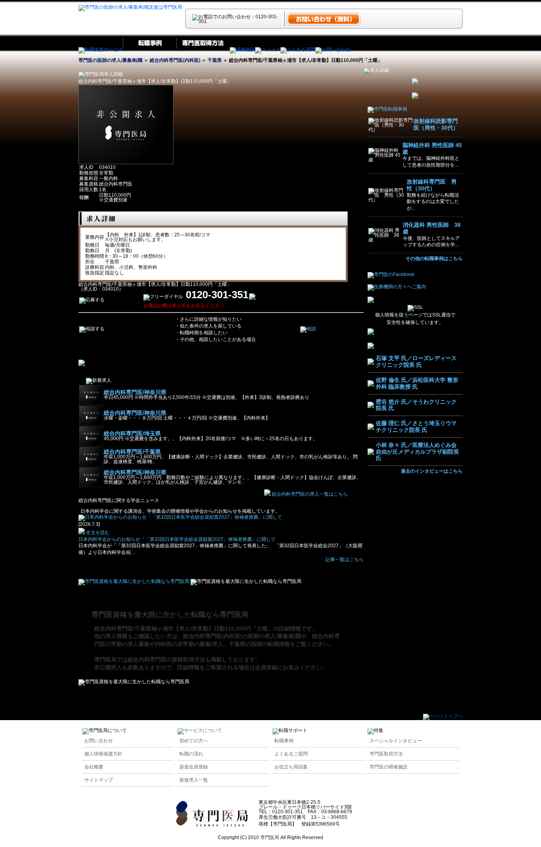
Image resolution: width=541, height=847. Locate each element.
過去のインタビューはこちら (432, 471)
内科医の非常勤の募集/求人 (189, 644)
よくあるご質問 (291, 754)
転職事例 (283, 741)
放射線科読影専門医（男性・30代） (436, 124)
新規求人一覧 (193, 780)
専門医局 (105, 659)
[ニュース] (267, 49)
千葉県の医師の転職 (254, 644)
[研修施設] (242, 49)
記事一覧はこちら (345, 559)
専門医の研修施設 (389, 767)
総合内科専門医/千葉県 (132, 451)
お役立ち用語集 (291, 767)
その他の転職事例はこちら (434, 258)
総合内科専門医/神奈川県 (135, 392)
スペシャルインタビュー (396, 741)
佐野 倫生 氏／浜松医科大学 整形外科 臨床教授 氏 (417, 383)
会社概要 (93, 767)
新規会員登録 (193, 767)
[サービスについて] (199, 730)
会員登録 (266, 667)
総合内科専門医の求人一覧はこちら (310, 494)
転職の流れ (191, 754)
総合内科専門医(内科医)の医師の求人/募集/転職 (242, 636)
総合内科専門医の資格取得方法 (166, 659)
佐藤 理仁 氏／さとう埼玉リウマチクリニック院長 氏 (416, 426)
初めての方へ (193, 741)
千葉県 (215, 60)
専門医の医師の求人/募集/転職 (110, 60)
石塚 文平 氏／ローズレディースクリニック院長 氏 (416, 361)
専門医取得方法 (386, 754)
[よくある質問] (297, 49)
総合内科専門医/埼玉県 (132, 433)
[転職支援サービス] (100, 49)
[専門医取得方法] (203, 49)
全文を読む (97, 532)
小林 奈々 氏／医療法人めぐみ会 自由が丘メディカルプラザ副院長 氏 (417, 452)
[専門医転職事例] (387, 109)
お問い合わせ (98, 741)
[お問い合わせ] (332, 49)
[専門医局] (212, 825)
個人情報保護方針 (103, 754)
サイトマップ (98, 780)
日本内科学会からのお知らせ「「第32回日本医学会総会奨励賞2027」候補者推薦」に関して (177, 539)
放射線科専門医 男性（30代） (432, 185)
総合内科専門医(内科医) (175, 60)
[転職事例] (149, 49)
